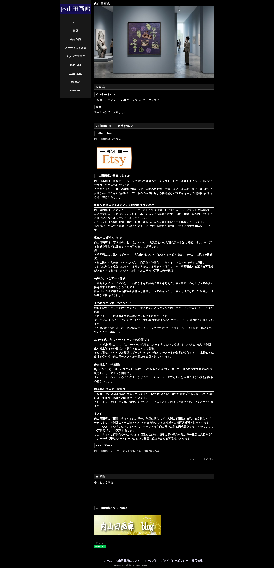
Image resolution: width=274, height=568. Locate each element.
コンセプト (150, 560)
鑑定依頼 (75, 64)
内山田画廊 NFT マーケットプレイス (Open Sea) (126, 451)
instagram (75, 73)
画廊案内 (75, 39)
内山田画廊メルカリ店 (107, 139)
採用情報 (197, 560)
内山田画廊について (128, 560)
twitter (75, 82)
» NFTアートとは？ (202, 459)
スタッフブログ (75, 56)
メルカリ (99, 99)
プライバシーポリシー (174, 560)
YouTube (75, 90)
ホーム (76, 22)
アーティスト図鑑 (75, 47)
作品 (75, 30)
